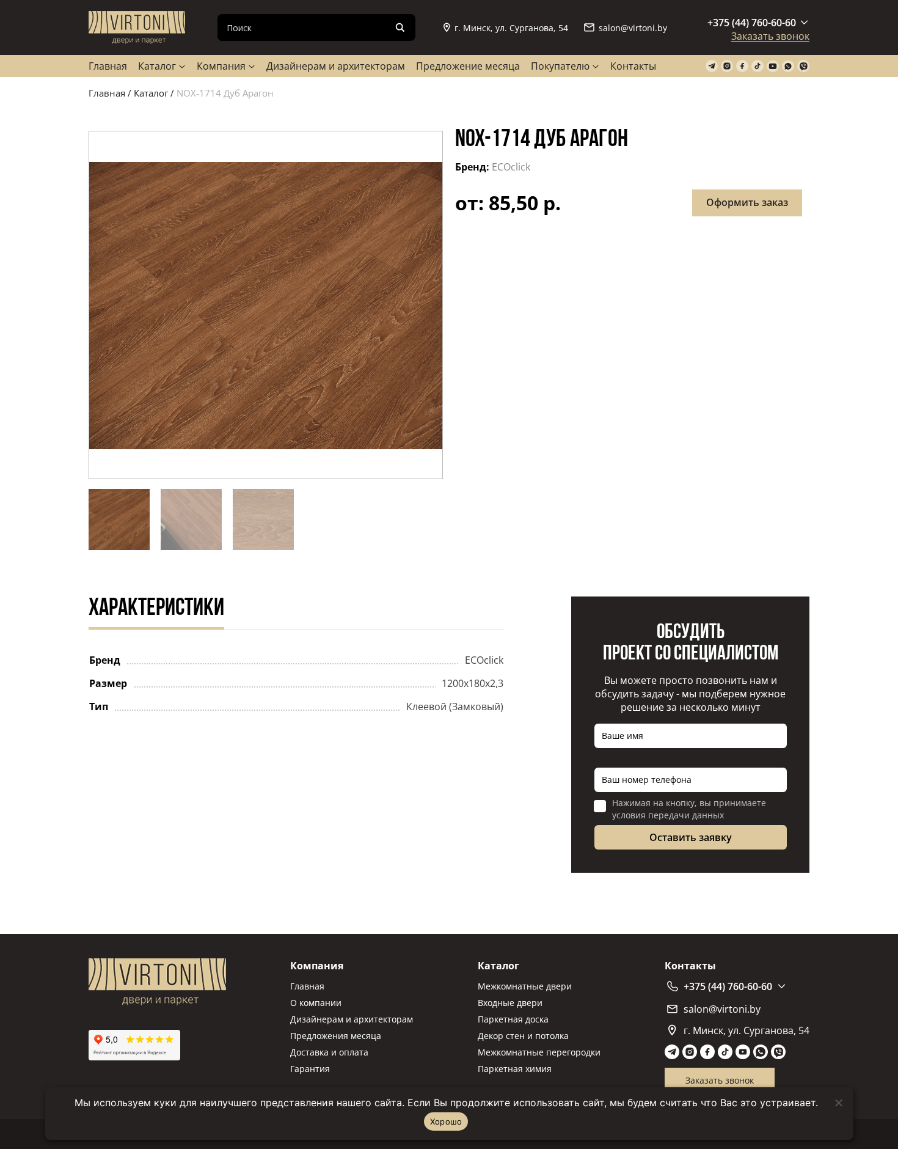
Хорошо (446, 1121)
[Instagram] (727, 66)
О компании (315, 1002)
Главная (108, 66)
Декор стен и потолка (523, 1035)
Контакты (633, 66)
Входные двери (510, 1002)
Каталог (157, 66)
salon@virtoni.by (633, 28)
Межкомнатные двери (525, 986)
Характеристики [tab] (156, 609)
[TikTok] (757, 66)
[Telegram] (712, 66)
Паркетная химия (515, 1068)
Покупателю (560, 66)
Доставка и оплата (329, 1052)
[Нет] (838, 1102)
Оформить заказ (747, 202)
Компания (221, 66)
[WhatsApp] (788, 66)
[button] (266, 305)
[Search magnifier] (400, 27)
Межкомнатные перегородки (539, 1052)
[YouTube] (773, 66)
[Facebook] (742, 66)
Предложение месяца (468, 66)
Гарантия (310, 1068)
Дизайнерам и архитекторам (335, 66)
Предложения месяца (335, 1035)
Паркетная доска (513, 1019)
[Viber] (803, 66)
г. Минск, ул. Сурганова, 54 (511, 28)
